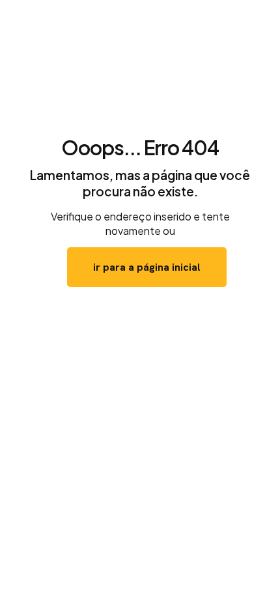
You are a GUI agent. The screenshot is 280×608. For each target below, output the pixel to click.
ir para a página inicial (147, 267)
